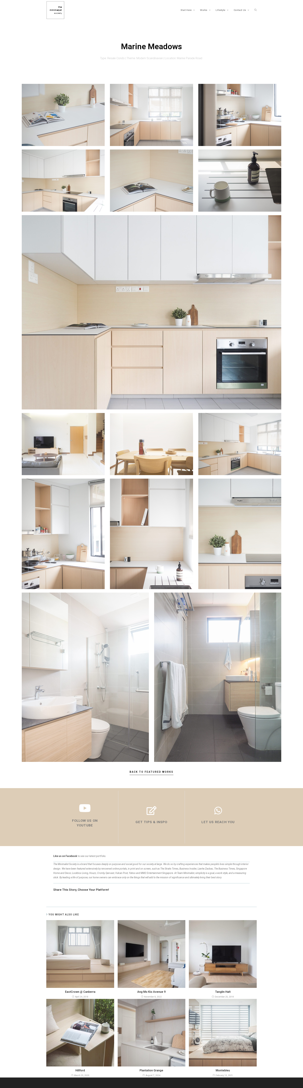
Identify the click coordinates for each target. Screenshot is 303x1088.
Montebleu (223, 1070)
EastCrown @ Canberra (80, 991)
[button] (151, 773)
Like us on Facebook (65, 856)
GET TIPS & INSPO (151, 822)
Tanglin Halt (223, 991)
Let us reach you (218, 822)
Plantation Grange (151, 1070)
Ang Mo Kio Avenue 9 (151, 991)
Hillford (80, 1070)
